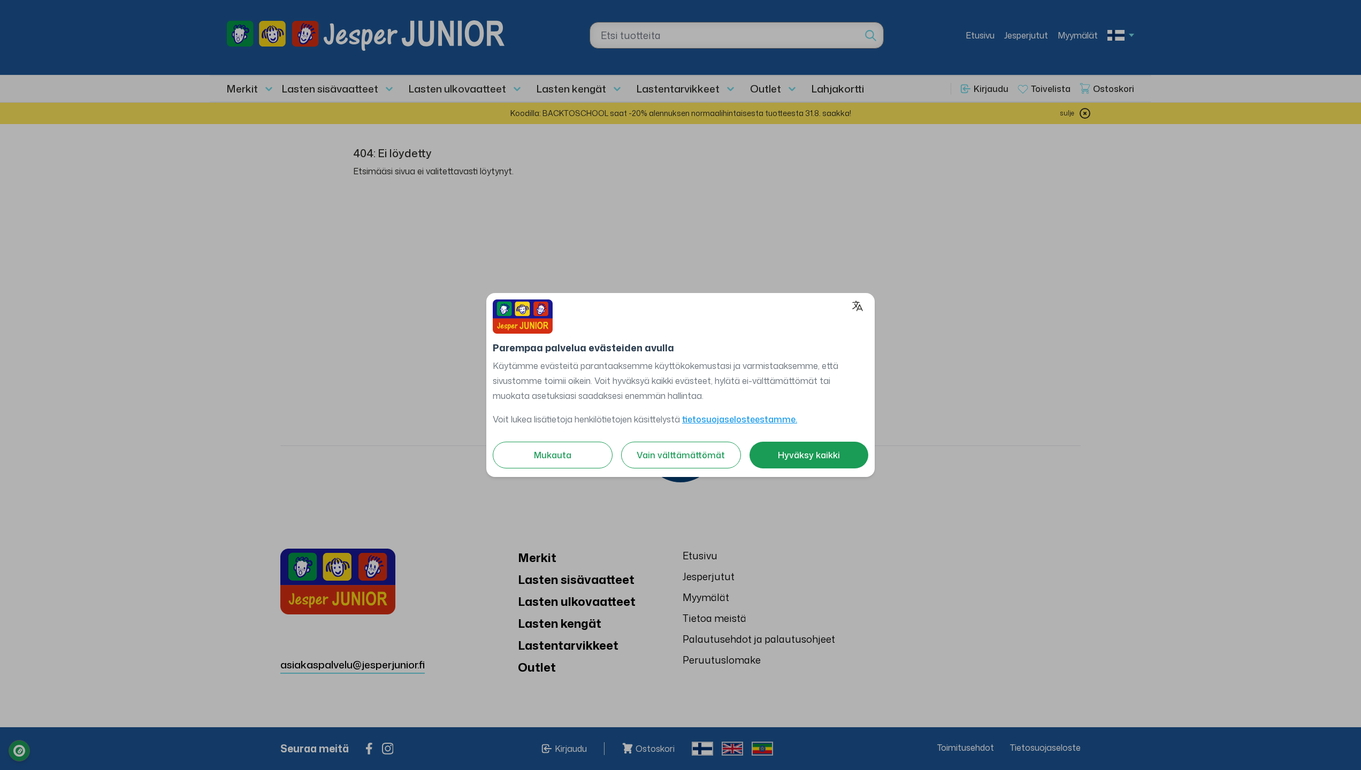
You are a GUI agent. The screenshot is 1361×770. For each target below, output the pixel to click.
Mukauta (552, 455)
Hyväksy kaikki (809, 455)
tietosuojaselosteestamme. (739, 419)
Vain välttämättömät (681, 455)
